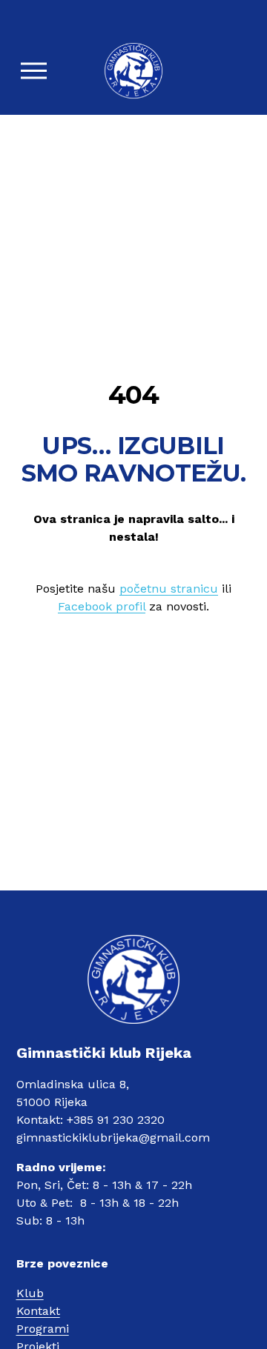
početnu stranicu (168, 589)
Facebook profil (101, 606)
